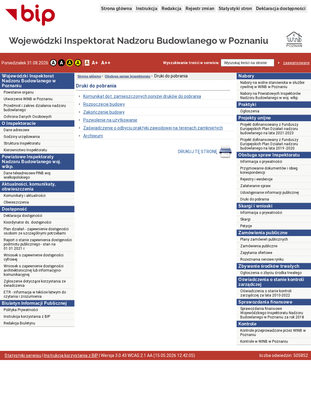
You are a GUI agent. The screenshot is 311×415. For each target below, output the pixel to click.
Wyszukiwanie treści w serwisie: (191, 63)
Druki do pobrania (254, 199)
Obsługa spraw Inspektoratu (127, 76)
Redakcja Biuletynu (19, 323)
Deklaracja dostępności (281, 8)
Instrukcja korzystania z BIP (27, 316)
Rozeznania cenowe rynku (262, 259)
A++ (106, 63)
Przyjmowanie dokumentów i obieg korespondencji (269, 170)
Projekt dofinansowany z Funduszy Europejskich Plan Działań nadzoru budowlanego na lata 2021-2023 (269, 128)
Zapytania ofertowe (256, 253)
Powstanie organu (19, 92)
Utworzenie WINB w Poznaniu (28, 99)
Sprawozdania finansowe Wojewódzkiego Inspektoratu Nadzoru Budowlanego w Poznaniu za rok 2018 (272, 313)
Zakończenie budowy (104, 112)
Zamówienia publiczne (258, 246)
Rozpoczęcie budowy (104, 104)
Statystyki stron (235, 8)
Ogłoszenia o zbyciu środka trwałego (271, 273)
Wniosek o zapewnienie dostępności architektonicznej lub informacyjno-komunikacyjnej (33, 270)
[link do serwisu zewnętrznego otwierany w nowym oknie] (30, 15)
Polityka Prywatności (21, 310)
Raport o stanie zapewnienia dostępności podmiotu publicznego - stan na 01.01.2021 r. (38, 244)
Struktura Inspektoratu (22, 143)
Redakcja (171, 8)
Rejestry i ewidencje (256, 179)
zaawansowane (296, 63)
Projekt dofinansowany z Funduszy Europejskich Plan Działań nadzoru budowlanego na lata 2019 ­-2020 (269, 144)
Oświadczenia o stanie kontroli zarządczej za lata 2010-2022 (266, 293)
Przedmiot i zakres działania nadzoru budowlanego (35, 108)
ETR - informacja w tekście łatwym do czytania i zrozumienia (35, 294)
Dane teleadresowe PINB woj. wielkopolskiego (27, 175)
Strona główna (116, 8)
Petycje (246, 226)
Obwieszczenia (16, 202)
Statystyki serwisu (23, 355)
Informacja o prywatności (261, 161)
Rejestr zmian (200, 8)
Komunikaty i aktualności (25, 196)
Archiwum (93, 135)
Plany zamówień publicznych (264, 239)
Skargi (245, 219)
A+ (95, 63)
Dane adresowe (16, 130)
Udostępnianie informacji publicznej (269, 192)
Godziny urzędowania (22, 137)
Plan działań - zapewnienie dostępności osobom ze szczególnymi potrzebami (36, 231)
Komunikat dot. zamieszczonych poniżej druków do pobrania (142, 96)
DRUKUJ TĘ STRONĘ (198, 151)
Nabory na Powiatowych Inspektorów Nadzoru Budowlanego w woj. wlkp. (270, 95)
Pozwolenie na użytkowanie (110, 120)
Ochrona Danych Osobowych (28, 117)
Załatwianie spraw (255, 186)
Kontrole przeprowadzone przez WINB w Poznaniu (273, 332)
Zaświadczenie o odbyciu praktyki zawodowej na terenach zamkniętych (153, 127)
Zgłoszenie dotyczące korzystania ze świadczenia (35, 283)
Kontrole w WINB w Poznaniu (264, 341)
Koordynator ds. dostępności (27, 222)
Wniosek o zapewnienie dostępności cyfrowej (33, 257)
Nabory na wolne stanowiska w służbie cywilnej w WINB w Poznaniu (272, 85)
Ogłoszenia (249, 111)
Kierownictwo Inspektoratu (25, 150)
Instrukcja (146, 8)
